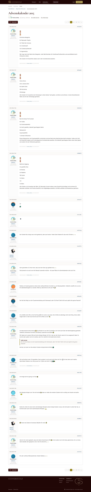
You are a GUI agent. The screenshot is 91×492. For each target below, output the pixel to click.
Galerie (60, 482)
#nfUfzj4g (79, 230)
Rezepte (61, 480)
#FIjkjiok (79, 26)
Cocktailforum (11, 8)
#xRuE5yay (79, 355)
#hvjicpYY (79, 388)
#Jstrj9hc (79, 214)
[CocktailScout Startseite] (15, 2)
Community (16, 6)
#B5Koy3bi (79, 296)
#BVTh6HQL (79, 281)
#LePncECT (79, 199)
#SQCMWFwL (79, 418)
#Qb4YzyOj (79, 263)
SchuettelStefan (29, 365)
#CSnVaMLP (79, 310)
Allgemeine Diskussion (21, 8)
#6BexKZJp (79, 108)
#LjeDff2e (79, 246)
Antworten (14, 22)
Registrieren (79, 2)
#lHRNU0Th (79, 153)
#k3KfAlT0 (79, 435)
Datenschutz (15, 489)
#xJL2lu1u (79, 451)
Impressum (10, 489)
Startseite (10, 6)
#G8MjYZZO (79, 326)
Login (74, 2)
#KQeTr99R (79, 372)
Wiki (40, 2)
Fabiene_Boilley (29, 63)
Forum (67, 482)
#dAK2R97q (79, 402)
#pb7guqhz (79, 70)
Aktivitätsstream (69, 480)
